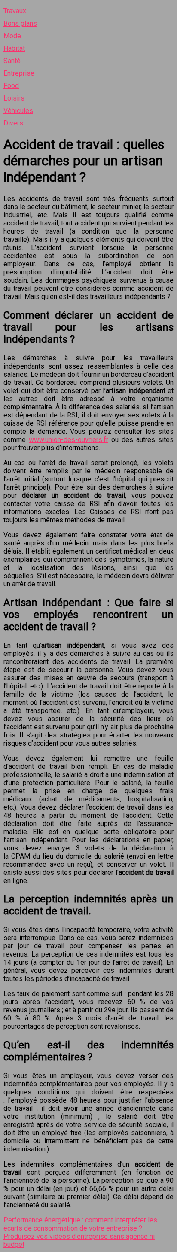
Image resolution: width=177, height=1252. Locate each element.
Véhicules (18, 111)
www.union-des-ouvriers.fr (68, 440)
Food (11, 86)
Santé (12, 61)
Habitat (14, 48)
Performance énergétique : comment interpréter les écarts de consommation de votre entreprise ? (80, 1224)
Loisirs (13, 98)
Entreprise (18, 73)
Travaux (14, 11)
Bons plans (20, 23)
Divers (13, 123)
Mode (12, 36)
